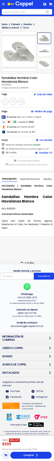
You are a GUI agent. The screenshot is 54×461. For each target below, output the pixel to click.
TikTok (39, 391)
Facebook (15, 397)
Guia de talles (44, 94)
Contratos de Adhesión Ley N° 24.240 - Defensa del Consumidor (34, 406)
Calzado (15, 24)
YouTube (15, 391)
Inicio (5, 24)
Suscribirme (44, 276)
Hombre (27, 24)
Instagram (42, 397)
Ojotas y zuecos (10, 27)
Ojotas (26, 27)
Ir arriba (29, 262)
